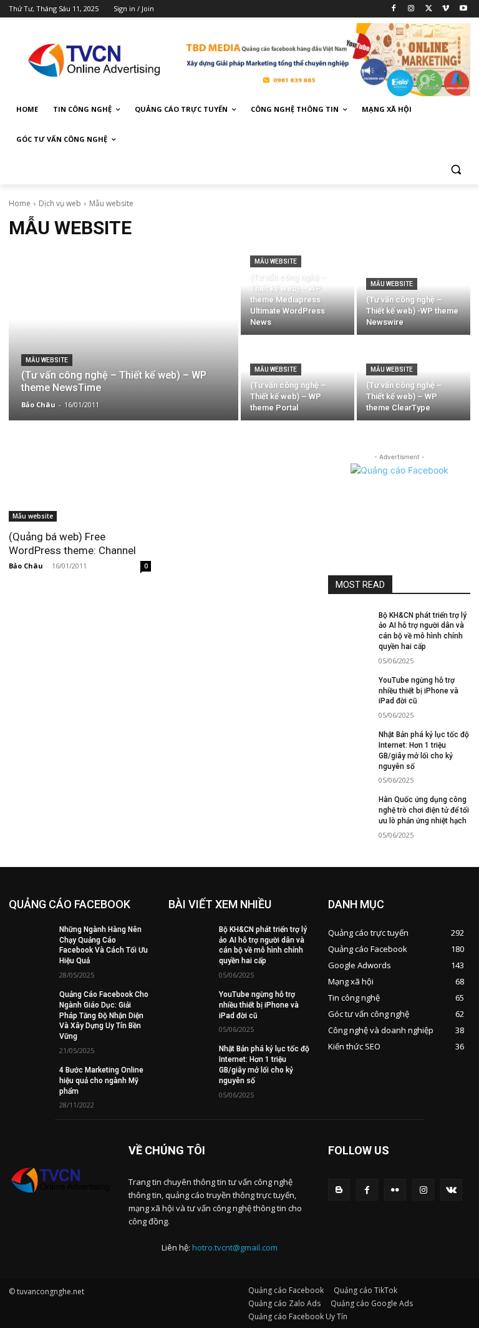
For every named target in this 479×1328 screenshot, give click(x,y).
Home (20, 203)
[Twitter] (429, 9)
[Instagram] (411, 9)
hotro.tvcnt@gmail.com (235, 1247)
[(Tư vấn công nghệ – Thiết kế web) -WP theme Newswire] (413, 293)
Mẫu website (47, 360)
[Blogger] (339, 1190)
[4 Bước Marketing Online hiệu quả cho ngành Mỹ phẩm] (30, 1080)
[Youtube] (463, 9)
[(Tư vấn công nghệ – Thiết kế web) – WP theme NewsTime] (123, 336)
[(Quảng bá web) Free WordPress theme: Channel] (80, 486)
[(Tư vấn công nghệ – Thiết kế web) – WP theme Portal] (297, 378)
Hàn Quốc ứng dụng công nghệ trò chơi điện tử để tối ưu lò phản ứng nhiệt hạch (424, 810)
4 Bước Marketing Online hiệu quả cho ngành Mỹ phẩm (101, 1081)
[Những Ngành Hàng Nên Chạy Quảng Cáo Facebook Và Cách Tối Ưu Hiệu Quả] (30, 939)
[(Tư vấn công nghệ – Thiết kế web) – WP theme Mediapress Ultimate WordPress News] (297, 293)
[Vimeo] (445, 9)
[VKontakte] (451, 1190)
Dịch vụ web (60, 203)
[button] (455, 169)
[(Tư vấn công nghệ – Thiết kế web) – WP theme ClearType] (413, 378)
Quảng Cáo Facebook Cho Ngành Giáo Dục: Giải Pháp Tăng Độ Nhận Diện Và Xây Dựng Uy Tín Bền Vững (103, 1015)
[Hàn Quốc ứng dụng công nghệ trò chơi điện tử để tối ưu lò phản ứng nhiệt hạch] (349, 810)
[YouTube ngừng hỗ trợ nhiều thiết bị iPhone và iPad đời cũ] (349, 690)
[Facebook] (394, 9)
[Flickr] (395, 1190)
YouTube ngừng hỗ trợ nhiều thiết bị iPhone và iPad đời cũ (418, 691)
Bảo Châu (26, 565)
